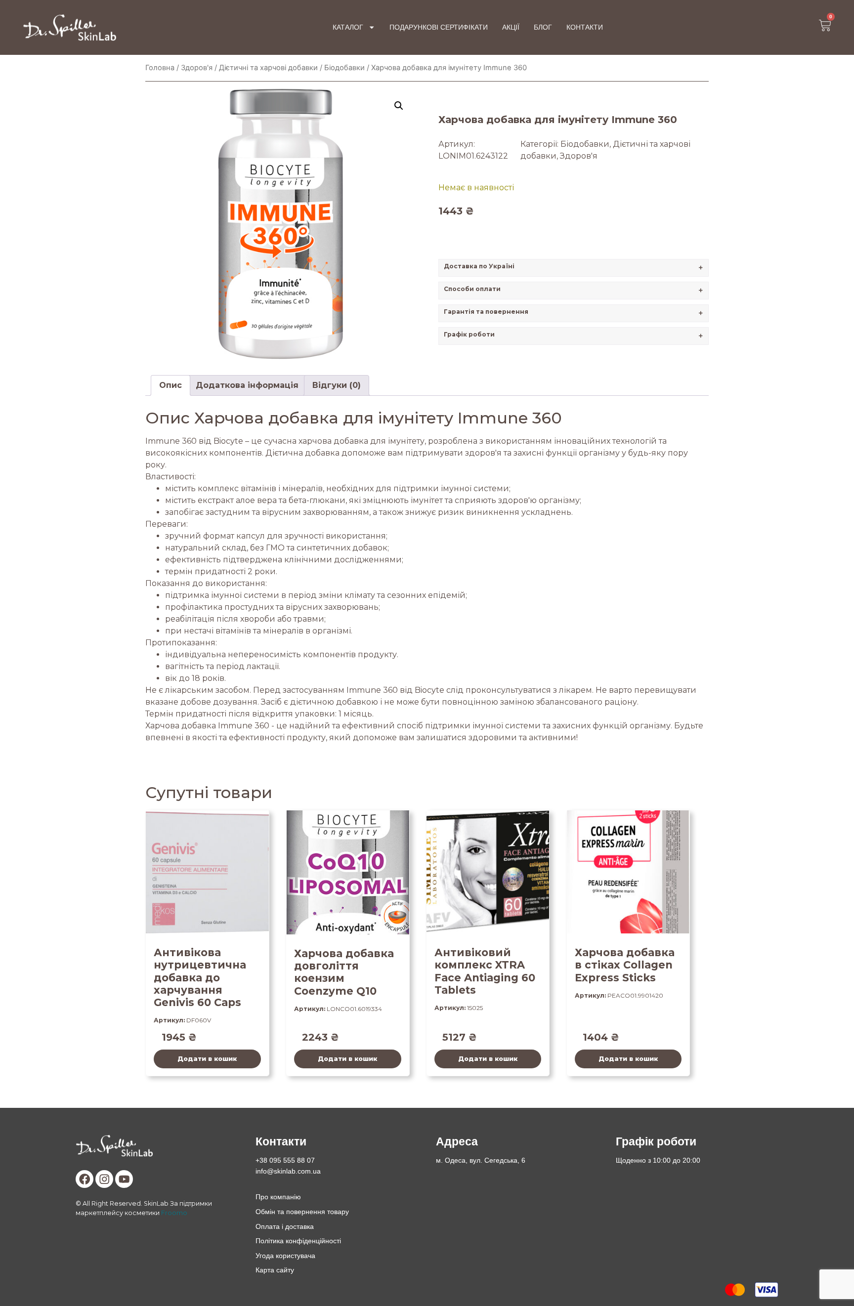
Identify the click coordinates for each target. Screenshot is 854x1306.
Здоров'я (197, 67)
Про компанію (278, 1197)
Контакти (584, 27)
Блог (543, 27)
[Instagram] (104, 1179)
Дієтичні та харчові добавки (268, 67)
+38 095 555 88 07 (285, 1160)
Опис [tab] (170, 385)
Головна (159, 67)
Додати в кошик (207, 1058)
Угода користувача (285, 1256)
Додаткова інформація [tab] (247, 385)
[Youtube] (124, 1179)
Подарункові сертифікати (438, 27)
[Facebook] (84, 1179)
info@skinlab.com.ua (288, 1171)
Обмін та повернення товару (302, 1212)
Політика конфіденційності (298, 1241)
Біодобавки (344, 67)
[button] (399, 106)
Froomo (174, 1213)
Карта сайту (275, 1270)
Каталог (348, 27)
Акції (510, 27)
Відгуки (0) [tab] (336, 385)
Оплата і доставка (285, 1226)
